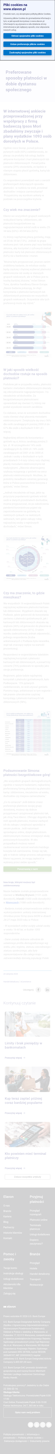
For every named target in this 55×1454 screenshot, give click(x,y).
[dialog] (27, 30)
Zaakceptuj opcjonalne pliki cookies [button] (27, 52)
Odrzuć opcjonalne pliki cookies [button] (27, 36)
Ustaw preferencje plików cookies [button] (27, 44)
